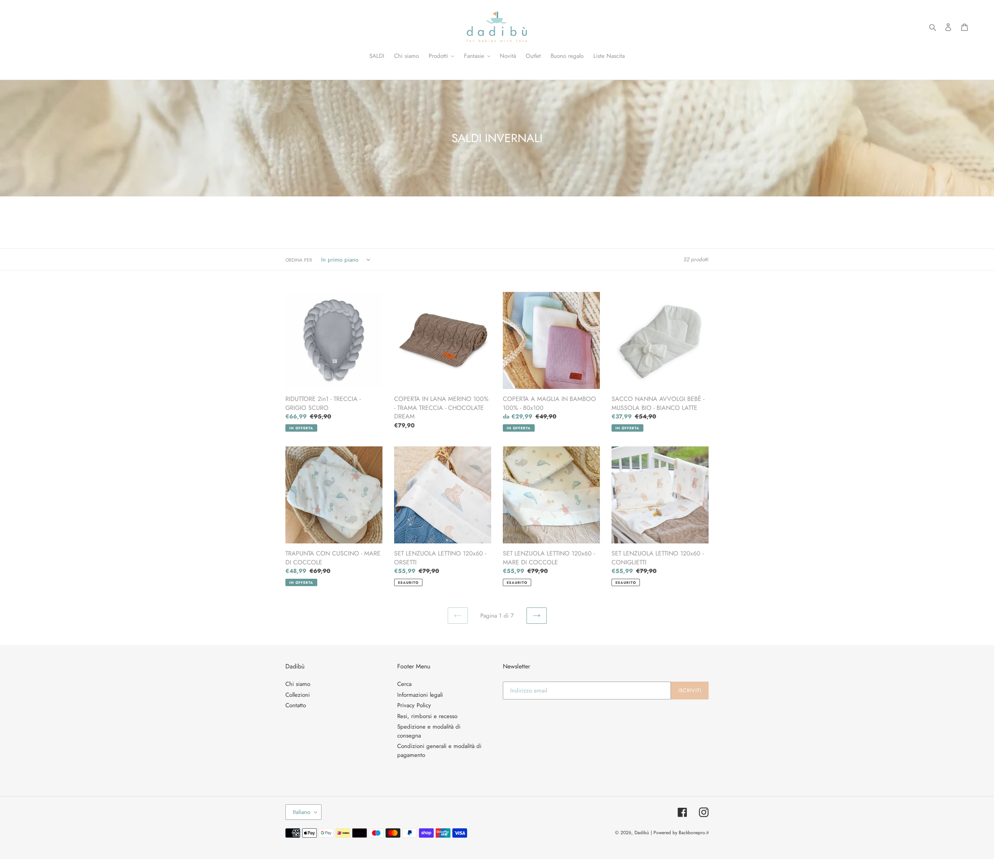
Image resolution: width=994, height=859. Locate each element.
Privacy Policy (414, 705)
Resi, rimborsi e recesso (427, 716)
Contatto (295, 705)
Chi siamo (297, 684)
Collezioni (297, 695)
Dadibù (641, 832)
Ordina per (298, 260)
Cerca (404, 684)
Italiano (301, 812)
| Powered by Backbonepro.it (680, 832)
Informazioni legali (420, 695)
